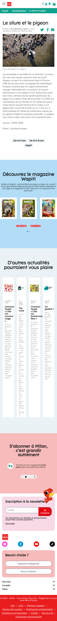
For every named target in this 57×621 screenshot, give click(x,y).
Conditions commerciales (14, 613)
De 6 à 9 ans (19, 140)
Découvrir (35, 226)
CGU (21, 605)
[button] (3, 202)
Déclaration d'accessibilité (29, 616)
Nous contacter (28, 571)
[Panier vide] (54, 4)
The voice (21, 309)
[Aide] (43, 4)
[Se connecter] (49, 4)
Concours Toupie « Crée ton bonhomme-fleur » (37, 312)
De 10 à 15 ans (37, 140)
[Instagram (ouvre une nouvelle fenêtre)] (4, 546)
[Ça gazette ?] (48, 288)
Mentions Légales (36, 605)
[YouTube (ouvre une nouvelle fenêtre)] (36, 546)
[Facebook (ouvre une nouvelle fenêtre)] (20, 546)
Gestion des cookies (12, 609)
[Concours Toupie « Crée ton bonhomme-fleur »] (34, 288)
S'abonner (21, 226)
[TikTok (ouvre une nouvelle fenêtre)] (52, 546)
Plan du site (47, 613)
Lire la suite (10, 523)
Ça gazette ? (49, 307)
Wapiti (28, 145)
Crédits (34, 613)
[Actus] (46, 4)
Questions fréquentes (28, 563)
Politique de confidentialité (39, 609)
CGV (12, 605)
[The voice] (21, 288)
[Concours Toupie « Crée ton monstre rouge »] (8, 288)
